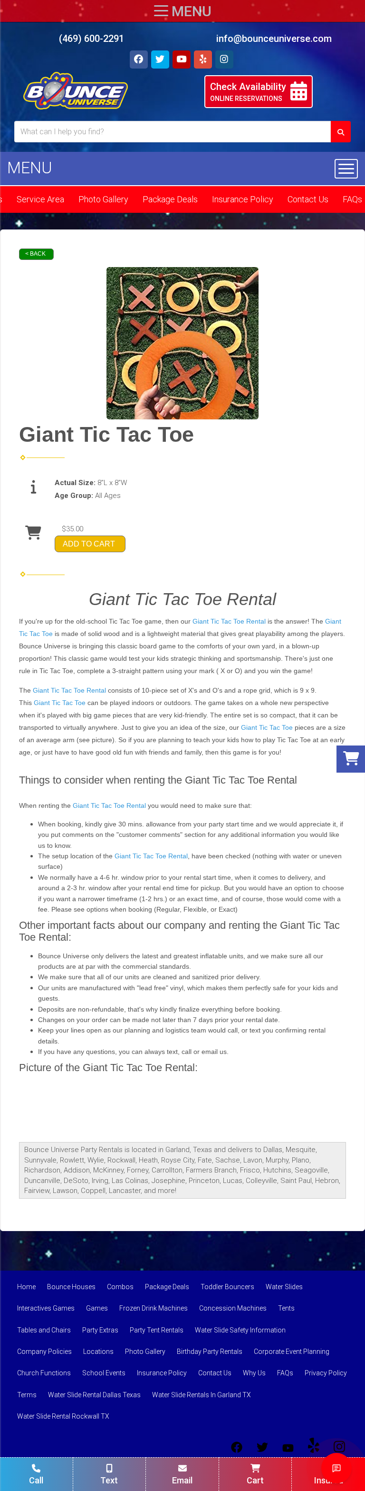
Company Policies (44, 1351)
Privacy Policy (326, 1373)
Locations (98, 1351)
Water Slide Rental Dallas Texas (94, 1395)
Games (97, 1308)
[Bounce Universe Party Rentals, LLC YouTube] (288, 1447)
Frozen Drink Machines (153, 1308)
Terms (27, 1395)
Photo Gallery (103, 199)
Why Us (254, 1373)
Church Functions (44, 1373)
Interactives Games (46, 1308)
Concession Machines (233, 1308)
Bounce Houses (71, 1287)
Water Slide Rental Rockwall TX (63, 1416)
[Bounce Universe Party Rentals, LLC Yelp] (313, 1447)
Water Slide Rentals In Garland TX (201, 1395)
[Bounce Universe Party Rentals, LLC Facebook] (236, 1447)
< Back (35, 253)
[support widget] (336, 1468)
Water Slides (284, 1287)
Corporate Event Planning (291, 1351)
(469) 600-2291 (91, 38)
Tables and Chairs (44, 1330)
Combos (120, 1287)
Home (26, 1287)
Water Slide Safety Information (240, 1330)
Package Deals (170, 199)
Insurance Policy (242, 199)
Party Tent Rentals (156, 1330)
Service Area (40, 199)
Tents (286, 1308)
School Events (103, 1373)
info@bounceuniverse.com (274, 38)
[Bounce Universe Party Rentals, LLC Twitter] (262, 1447)
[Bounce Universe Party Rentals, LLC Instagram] (339, 1447)
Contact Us (308, 199)
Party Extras (100, 1330)
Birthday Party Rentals (209, 1351)
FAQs (285, 1373)
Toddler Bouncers (227, 1287)
